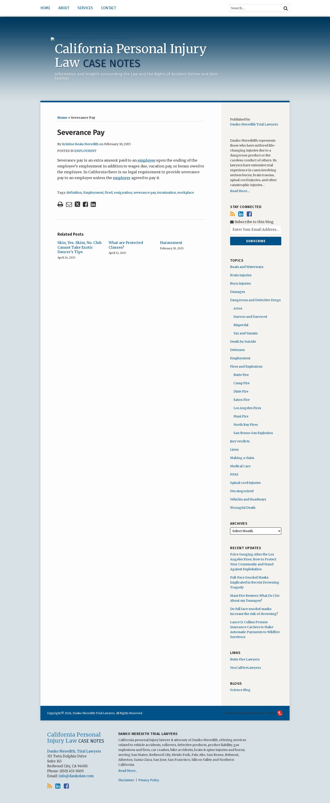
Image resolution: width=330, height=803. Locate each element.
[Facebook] (249, 214)
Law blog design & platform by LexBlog (250, 713)
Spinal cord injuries (245, 483)
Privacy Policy (148, 780)
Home (45, 8)
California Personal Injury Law (131, 55)
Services (85, 8)
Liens (234, 450)
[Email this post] (69, 204)
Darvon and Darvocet (250, 317)
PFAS (234, 474)
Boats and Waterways (246, 267)
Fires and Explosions (246, 366)
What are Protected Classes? (126, 245)
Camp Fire (241, 383)
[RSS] (232, 214)
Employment (85, 151)
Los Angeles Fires (247, 408)
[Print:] (60, 204)
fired (108, 193)
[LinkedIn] (240, 214)
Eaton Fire (241, 400)
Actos (237, 308)
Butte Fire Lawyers (245, 659)
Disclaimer (126, 780)
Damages (237, 292)
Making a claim (242, 458)
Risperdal (240, 325)
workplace (185, 193)
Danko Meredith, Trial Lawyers (74, 751)
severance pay (145, 193)
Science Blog (240, 690)
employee (146, 160)
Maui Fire (240, 416)
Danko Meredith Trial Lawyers (254, 124)
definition (74, 193)
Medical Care (240, 466)
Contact (108, 8)
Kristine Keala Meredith (80, 144)
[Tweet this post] (77, 204)
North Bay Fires (245, 425)
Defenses (237, 350)
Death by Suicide (243, 342)
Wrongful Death (242, 508)
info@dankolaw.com (76, 776)
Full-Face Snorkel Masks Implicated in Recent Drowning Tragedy (254, 582)
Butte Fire (241, 375)
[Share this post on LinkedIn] (93, 204)
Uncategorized (241, 491)
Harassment (171, 242)
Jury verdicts (240, 441)
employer (121, 178)
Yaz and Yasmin (245, 333)
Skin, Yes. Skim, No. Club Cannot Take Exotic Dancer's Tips (79, 247)
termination (166, 193)
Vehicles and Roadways (248, 499)
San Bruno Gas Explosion (253, 433)
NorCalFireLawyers (245, 668)
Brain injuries (240, 275)
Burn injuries (240, 283)
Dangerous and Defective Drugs (255, 300)
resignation (123, 193)
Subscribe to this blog (253, 222)
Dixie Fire (240, 391)
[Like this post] (85, 204)
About (63, 8)
